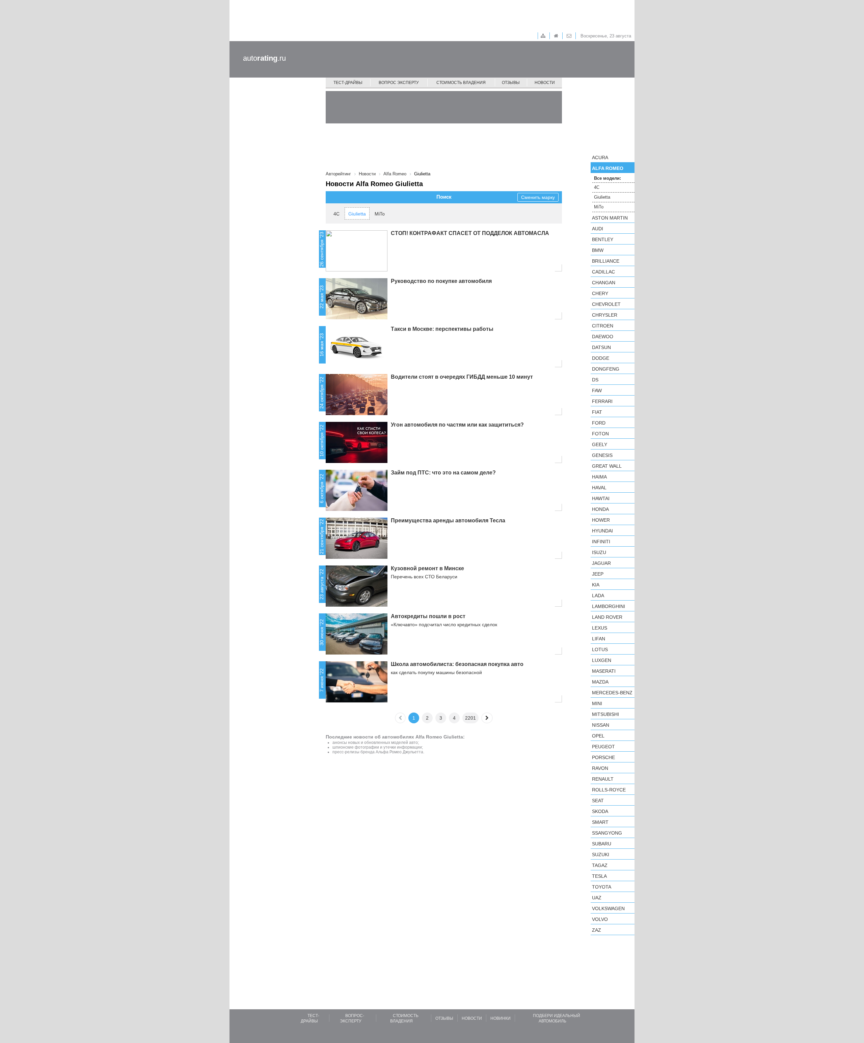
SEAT (598, 800)
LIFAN (598, 638)
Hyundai (602, 530)
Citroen (602, 325)
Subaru (601, 843)
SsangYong (607, 833)
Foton (600, 433)
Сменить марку (538, 197)
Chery (600, 293)
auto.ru (264, 58)
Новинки (500, 1018)
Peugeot (603, 746)
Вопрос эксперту (399, 82)
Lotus (600, 649)
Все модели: (607, 178)
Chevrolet (606, 304)
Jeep (597, 574)
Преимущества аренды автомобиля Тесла (448, 520)
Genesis (602, 455)
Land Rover (607, 617)
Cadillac (603, 271)
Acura (600, 157)
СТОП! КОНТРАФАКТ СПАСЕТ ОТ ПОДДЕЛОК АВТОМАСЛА (470, 233)
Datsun (601, 347)
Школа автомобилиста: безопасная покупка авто (457, 664)
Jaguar (601, 563)
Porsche (603, 757)
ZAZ (596, 930)
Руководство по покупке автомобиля (441, 281)
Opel (598, 735)
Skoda (600, 811)
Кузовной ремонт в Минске (427, 568)
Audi (597, 228)
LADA (598, 595)
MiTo (380, 213)
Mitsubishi (605, 714)
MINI (597, 703)
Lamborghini (608, 606)
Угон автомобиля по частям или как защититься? (457, 425)
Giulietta (357, 213)
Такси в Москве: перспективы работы (442, 329)
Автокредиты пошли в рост (428, 616)
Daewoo (602, 336)
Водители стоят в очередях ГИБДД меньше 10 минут (462, 377)
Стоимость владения (461, 82)
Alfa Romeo (607, 168)
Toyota (601, 887)
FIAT (597, 412)
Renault (603, 779)
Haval (599, 487)
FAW (597, 390)
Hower (601, 520)
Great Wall (607, 466)
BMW (597, 250)
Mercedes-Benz (612, 692)
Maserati (604, 671)
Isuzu (599, 552)
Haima (599, 477)
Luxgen (601, 660)
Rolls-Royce (609, 789)
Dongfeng (605, 369)
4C (336, 213)
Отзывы (511, 82)
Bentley (602, 239)
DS (595, 379)
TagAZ (600, 865)
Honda (600, 509)
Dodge (600, 358)
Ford (598, 423)
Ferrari (602, 401)
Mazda (600, 682)
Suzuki (600, 854)
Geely (599, 444)
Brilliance (605, 261)
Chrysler (604, 315)
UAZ (596, 897)
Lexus (599, 628)
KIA (595, 584)
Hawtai (601, 498)
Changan (603, 282)
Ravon (600, 768)
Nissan (600, 725)
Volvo (600, 919)
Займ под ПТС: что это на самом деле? (443, 472)
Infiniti (601, 541)
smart (600, 822)
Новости (545, 82)
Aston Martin (610, 218)
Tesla (599, 876)
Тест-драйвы (347, 82)
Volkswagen (608, 908)
